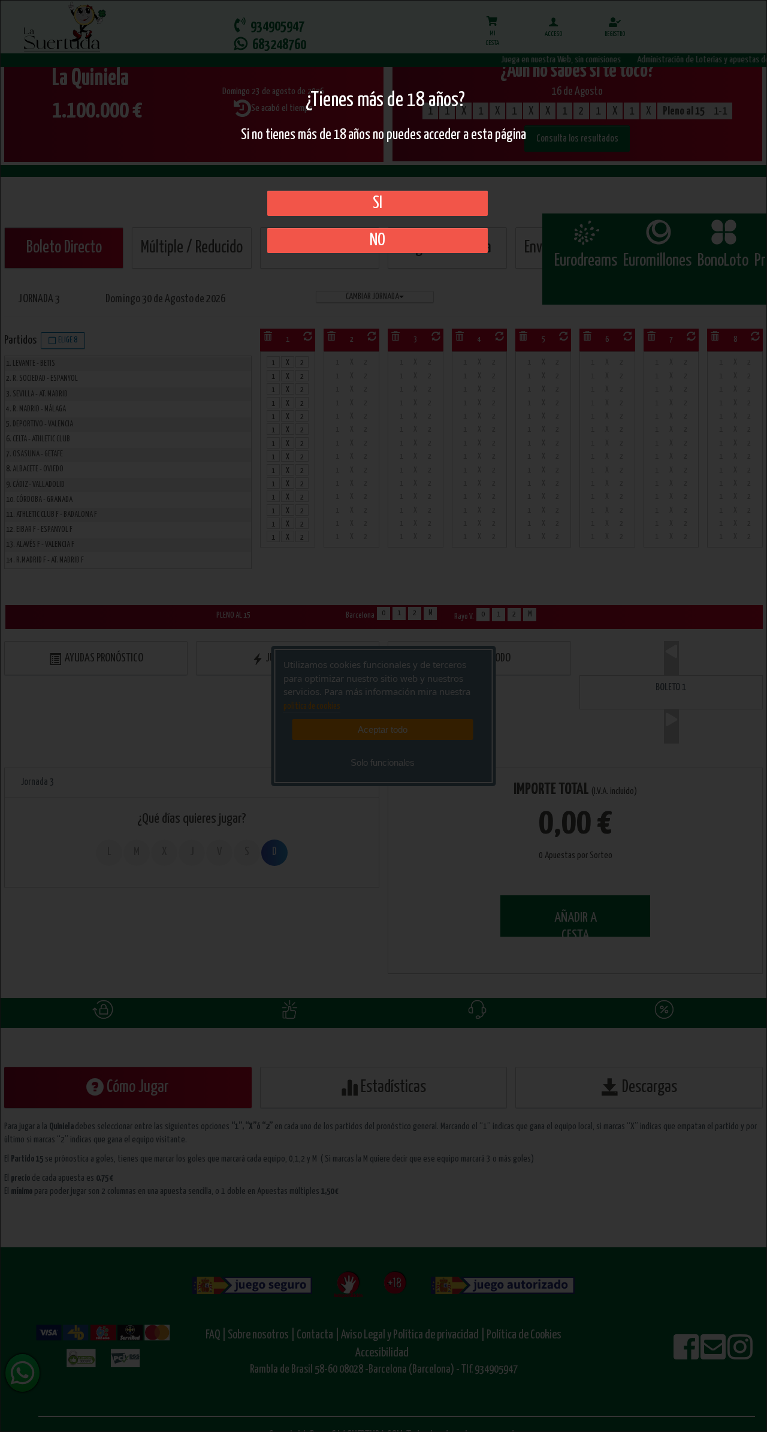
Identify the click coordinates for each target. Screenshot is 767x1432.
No (377, 240)
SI (377, 203)
